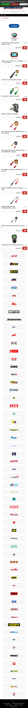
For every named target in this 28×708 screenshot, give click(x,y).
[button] (25, 48)
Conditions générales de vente (18, 703)
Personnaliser (23, 4)
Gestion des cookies (18, 705)
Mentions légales (8, 705)
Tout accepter (5, 4)
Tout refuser (15, 4)
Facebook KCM (6, 703)
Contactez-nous (14, 706)
